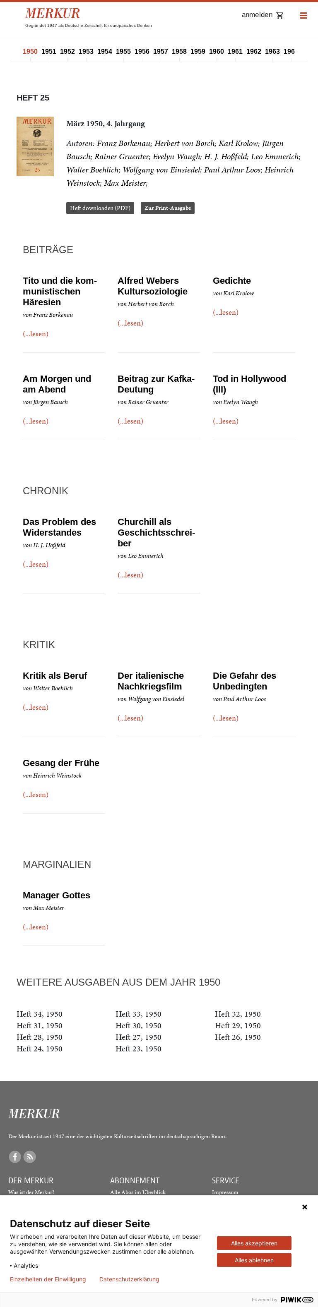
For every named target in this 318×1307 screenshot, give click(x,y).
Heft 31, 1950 (40, 1025)
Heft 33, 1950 (138, 1014)
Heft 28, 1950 (40, 1037)
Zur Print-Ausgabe (168, 208)
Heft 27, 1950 (138, 1037)
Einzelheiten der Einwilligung (48, 1279)
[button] (303, 16)
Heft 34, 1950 (40, 1014)
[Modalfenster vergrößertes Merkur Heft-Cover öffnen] (35, 146)
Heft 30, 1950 (138, 1025)
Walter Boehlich (92, 169)
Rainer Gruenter (121, 156)
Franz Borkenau (123, 143)
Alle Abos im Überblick (138, 1192)
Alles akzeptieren (254, 1243)
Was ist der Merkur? (31, 1192)
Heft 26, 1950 (238, 1037)
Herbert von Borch (184, 143)
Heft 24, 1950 (40, 1048)
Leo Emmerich (275, 156)
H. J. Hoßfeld (225, 156)
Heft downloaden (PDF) (100, 208)
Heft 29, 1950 (238, 1025)
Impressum (225, 1192)
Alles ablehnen (254, 1260)
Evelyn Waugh (176, 156)
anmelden (257, 15)
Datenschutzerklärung (129, 1279)
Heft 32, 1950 (238, 1014)
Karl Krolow (238, 143)
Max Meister (125, 183)
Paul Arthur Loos (232, 169)
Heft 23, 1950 (138, 1048)
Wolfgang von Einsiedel (161, 169)
